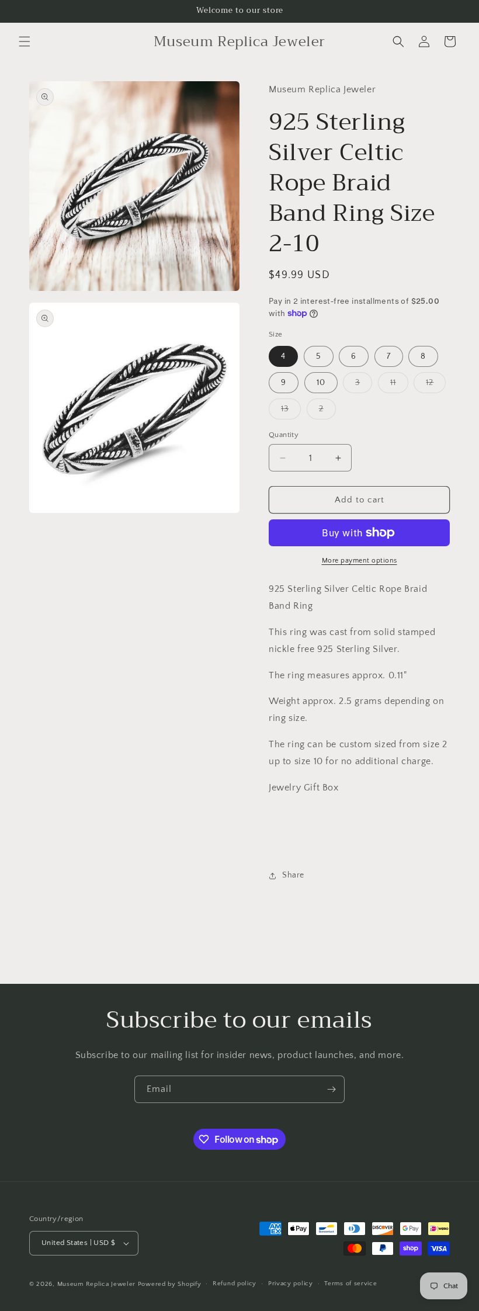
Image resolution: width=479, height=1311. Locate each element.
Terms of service (350, 1283)
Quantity (283, 435)
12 (436, 385)
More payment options (359, 560)
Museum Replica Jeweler (96, 1284)
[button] (24, 41)
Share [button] (293, 875)
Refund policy (234, 1283)
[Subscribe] (331, 1089)
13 (291, 411)
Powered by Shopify (170, 1284)
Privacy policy (290, 1283)
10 (321, 382)
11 (399, 385)
